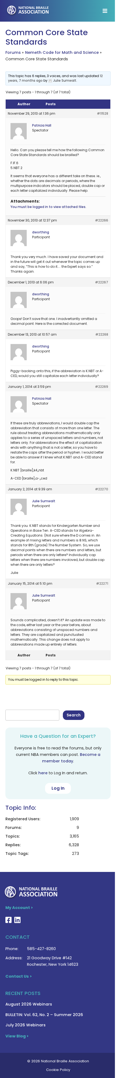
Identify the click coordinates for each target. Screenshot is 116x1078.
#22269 (101, 386)
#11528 (102, 113)
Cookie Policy (58, 1069)
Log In (58, 788)
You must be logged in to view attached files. (48, 206)
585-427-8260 (41, 948)
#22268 (101, 334)
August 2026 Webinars (28, 1004)
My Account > (19, 907)
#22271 (102, 583)
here (42, 773)
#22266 (101, 220)
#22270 (101, 489)
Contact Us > (18, 976)
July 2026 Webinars (25, 1025)
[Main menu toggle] (105, 10)
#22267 (101, 282)
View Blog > (17, 1036)
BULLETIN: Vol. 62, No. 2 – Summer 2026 (44, 1014)
